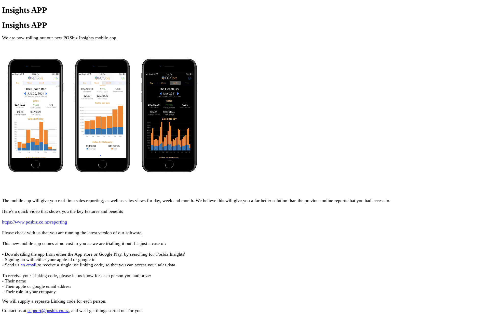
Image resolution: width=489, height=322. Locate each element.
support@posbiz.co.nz (48, 310)
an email (28, 264)
